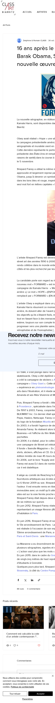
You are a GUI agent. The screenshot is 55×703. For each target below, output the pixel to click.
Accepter (41, 693)
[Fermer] (51, 677)
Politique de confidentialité (22, 686)
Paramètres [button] (27, 698)
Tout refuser (15, 693)
